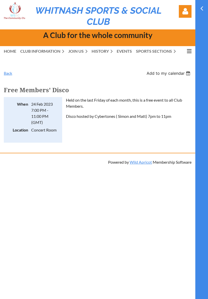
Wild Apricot (141, 162)
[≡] (186, 51)
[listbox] (169, 73)
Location (20, 129)
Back (8, 73)
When (22, 104)
